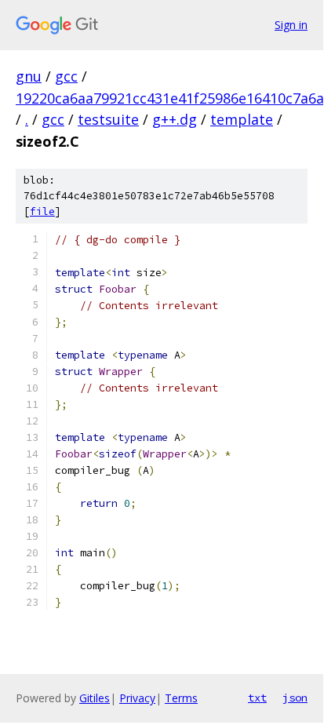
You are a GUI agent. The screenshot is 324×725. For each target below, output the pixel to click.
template (241, 119)
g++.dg (174, 119)
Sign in (291, 24)
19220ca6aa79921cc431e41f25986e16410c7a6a (170, 98)
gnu (29, 76)
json (295, 697)
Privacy (137, 697)
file (42, 211)
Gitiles (94, 697)
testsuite (108, 119)
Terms (181, 697)
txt (257, 697)
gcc (66, 76)
